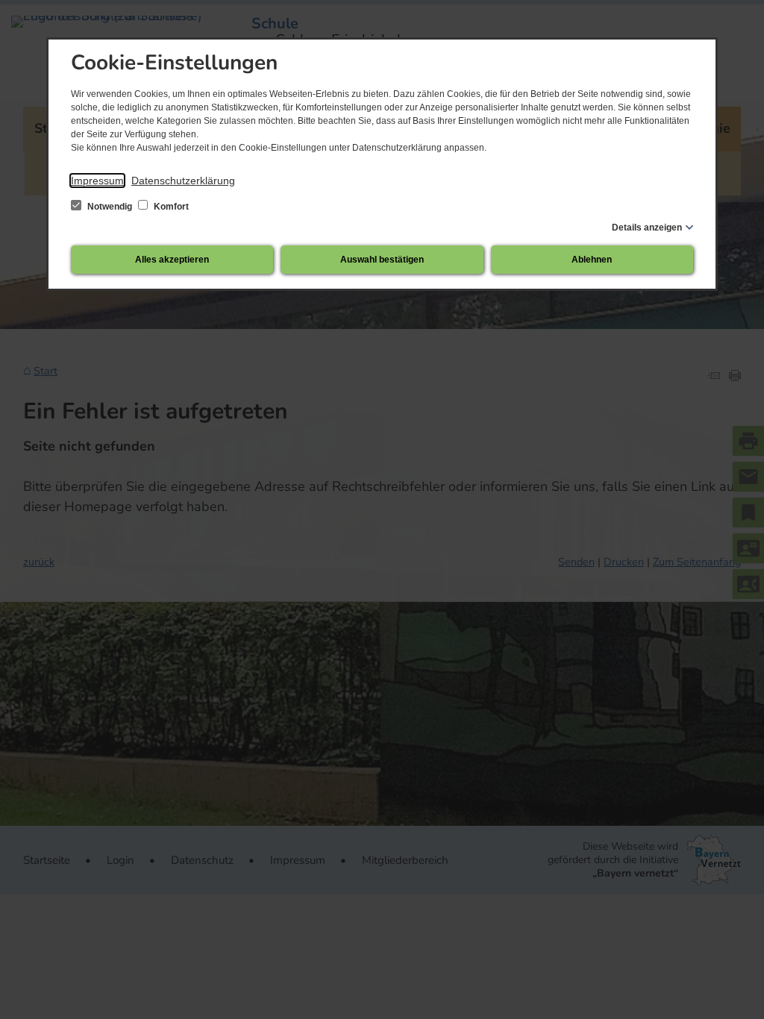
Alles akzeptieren (172, 259)
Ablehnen (592, 259)
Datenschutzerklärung (183, 180)
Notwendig (109, 206)
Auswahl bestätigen (382, 259)
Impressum (97, 180)
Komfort (170, 206)
